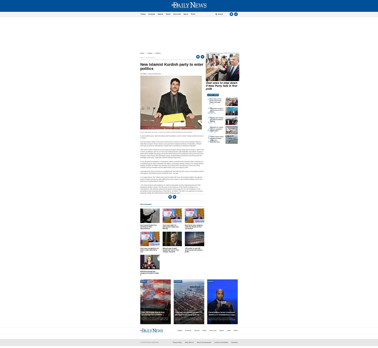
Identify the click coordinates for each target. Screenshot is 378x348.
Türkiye (143, 14)
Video (229, 330)
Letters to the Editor (221, 342)
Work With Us (189, 342)
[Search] (216, 14)
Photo (193, 14)
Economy (152, 14)
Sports (186, 14)
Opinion (160, 14)
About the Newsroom (204, 342)
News (142, 53)
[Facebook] (231, 14)
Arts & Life (177, 14)
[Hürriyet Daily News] (189, 5)
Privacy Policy (177, 342)
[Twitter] (236, 14)
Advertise (234, 342)
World (168, 14)
